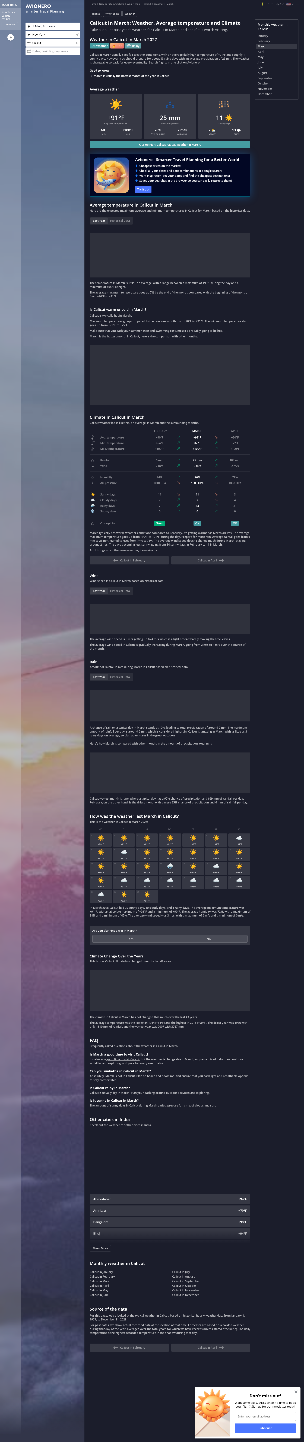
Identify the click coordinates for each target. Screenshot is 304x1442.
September (265, 78)
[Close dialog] (296, 1392)
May (261, 57)
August (262, 73)
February (264, 41)
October (263, 83)
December (265, 94)
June (261, 62)
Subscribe (265, 1428)
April (261, 52)
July (260, 67)
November (265, 89)
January (263, 36)
